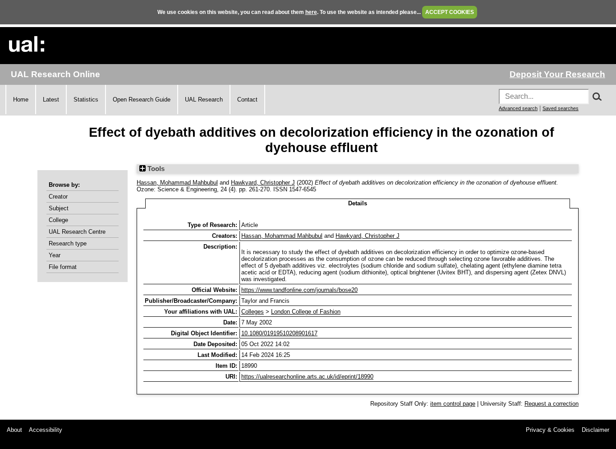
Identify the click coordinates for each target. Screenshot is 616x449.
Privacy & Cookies (550, 429)
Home (20, 99)
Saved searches (560, 108)
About (14, 429)
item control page (452, 403)
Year (54, 255)
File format (63, 267)
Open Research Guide (141, 99)
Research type (68, 243)
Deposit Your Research (557, 74)
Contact (247, 99)
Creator (58, 196)
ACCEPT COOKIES (449, 12)
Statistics (86, 99)
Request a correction (551, 403)
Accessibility (45, 429)
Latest (51, 99)
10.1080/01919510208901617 (279, 333)
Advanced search (518, 108)
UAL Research (204, 99)
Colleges (252, 311)
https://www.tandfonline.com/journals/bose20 (299, 290)
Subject (59, 208)
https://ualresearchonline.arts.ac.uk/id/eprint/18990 (307, 376)
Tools (155, 168)
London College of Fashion (305, 311)
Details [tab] (357, 203)
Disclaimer (595, 429)
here (311, 12)
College (58, 220)
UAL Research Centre (77, 231)
